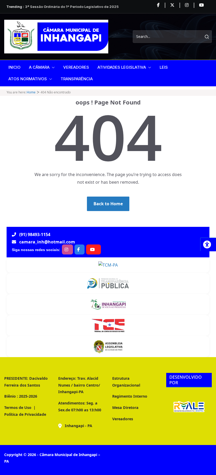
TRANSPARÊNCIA (77, 78)
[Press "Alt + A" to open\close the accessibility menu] (208, 244)
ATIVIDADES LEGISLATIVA (121, 67)
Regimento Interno (129, 396)
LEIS (164, 67)
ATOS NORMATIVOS (27, 78)
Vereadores (122, 418)
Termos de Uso (17, 407)
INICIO (14, 67)
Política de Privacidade (25, 414)
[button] (52, 67)
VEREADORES (76, 67)
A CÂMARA (39, 67)
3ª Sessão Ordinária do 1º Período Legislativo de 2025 (72, 6)
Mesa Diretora (125, 407)
